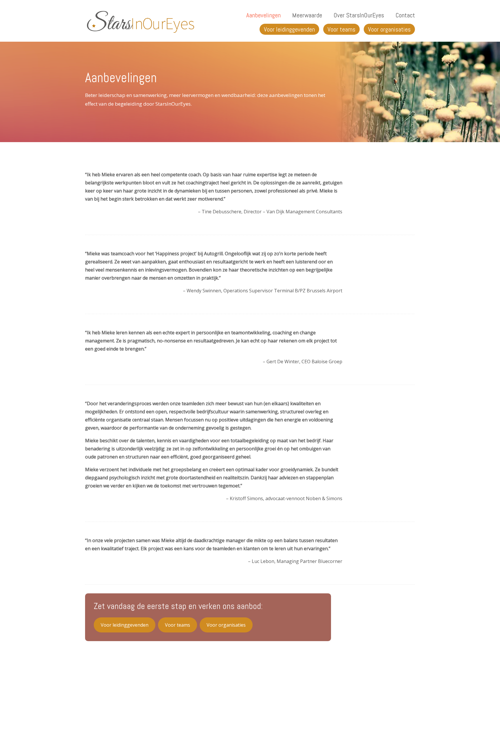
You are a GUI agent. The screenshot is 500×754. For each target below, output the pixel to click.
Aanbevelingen (263, 15)
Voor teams (341, 29)
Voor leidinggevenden (289, 29)
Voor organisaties (389, 29)
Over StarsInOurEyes (359, 15)
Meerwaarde (307, 15)
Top (486, 740)
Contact (405, 15)
